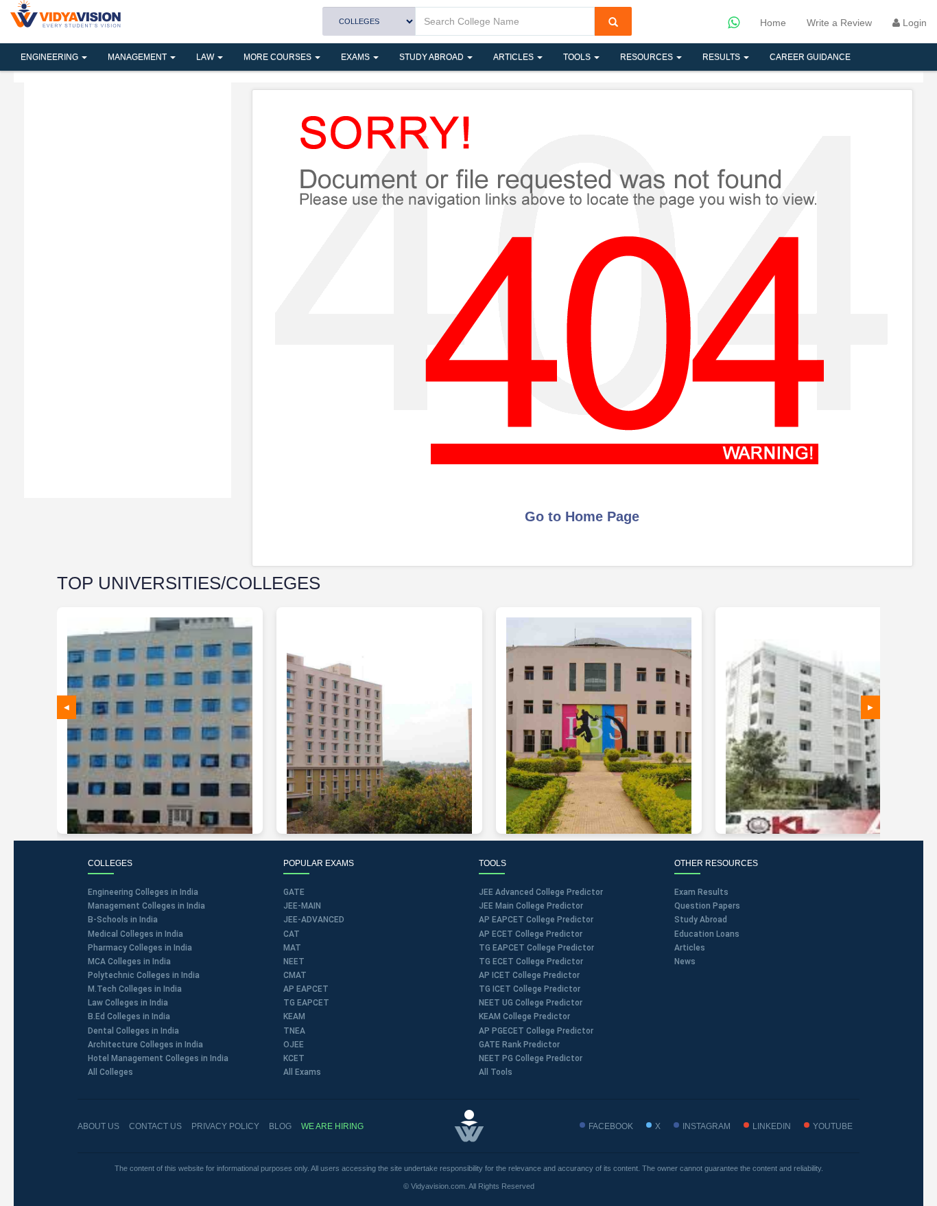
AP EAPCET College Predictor (536, 919)
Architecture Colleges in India (145, 1044)
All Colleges (110, 1072)
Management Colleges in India (146, 906)
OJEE (293, 1044)
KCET (294, 1058)
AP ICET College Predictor (529, 975)
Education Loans (706, 934)
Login (913, 22)
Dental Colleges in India (133, 1031)
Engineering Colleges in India (143, 892)
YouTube (833, 1126)
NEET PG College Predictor (530, 1058)
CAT (291, 934)
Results (722, 57)
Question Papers (707, 906)
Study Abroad (432, 57)
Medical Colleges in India (135, 934)
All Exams (302, 1072)
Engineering (50, 57)
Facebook (611, 1126)
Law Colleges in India (128, 1003)
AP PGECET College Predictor (536, 1031)
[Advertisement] (127, 288)
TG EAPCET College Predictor (536, 948)
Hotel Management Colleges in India (158, 1058)
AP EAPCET (306, 989)
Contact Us (155, 1126)
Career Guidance (810, 57)
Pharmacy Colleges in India (140, 948)
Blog (280, 1126)
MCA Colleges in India (129, 961)
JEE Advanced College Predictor (541, 892)
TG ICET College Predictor (529, 989)
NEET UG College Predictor (530, 1003)
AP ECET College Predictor (530, 934)
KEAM (294, 1016)
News (685, 961)
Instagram (707, 1126)
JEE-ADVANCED (313, 919)
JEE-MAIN (302, 906)
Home (773, 22)
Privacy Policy (225, 1126)
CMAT (295, 975)
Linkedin (771, 1126)
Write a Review (839, 22)
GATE (294, 892)
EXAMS (356, 57)
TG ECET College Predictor (531, 961)
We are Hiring (332, 1126)
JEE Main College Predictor (531, 906)
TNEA (294, 1031)
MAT (292, 948)
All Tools (495, 1072)
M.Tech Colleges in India (135, 989)
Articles (514, 57)
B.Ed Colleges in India (129, 1016)
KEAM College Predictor (524, 1016)
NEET (294, 961)
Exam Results (701, 892)
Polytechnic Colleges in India (144, 975)
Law (206, 57)
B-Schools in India (123, 919)
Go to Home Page (582, 516)
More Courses (278, 57)
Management (138, 57)
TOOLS (578, 57)
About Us (98, 1126)
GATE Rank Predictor (519, 1044)
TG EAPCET (306, 1003)
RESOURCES (647, 57)
